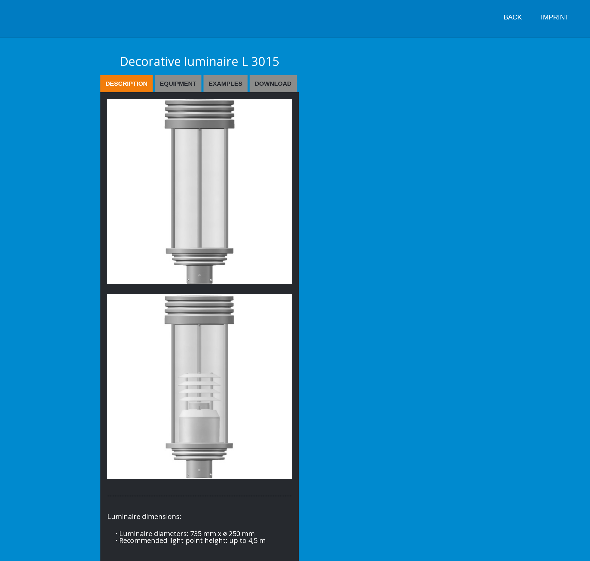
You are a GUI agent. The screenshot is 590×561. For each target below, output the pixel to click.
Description (127, 83)
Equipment (178, 83)
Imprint (555, 17)
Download (273, 83)
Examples (225, 83)
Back (513, 17)
